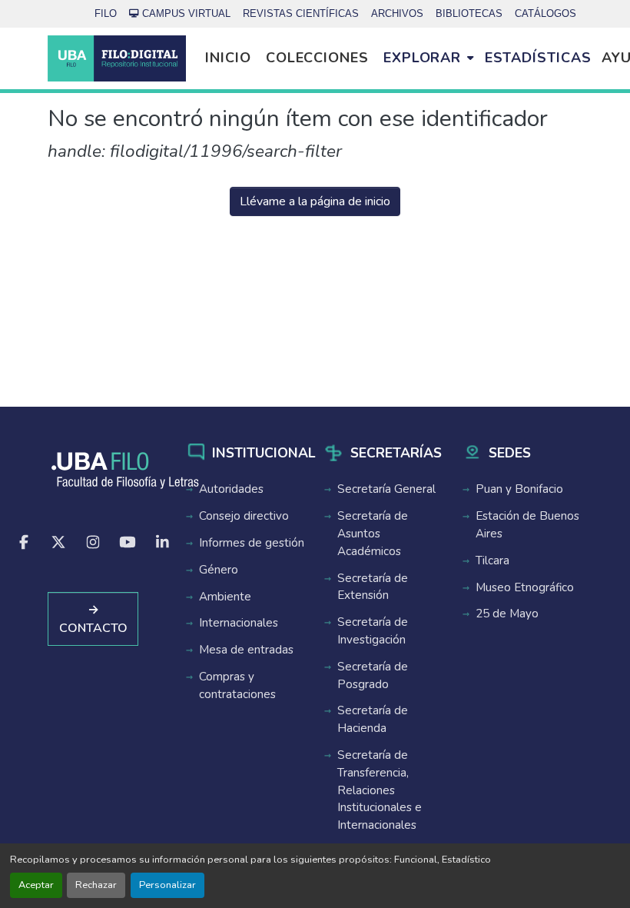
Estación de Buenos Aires (527, 524)
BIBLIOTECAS (469, 13)
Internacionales (238, 622)
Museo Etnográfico (525, 587)
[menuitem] (428, 58)
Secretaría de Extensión (372, 587)
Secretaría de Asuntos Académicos (372, 533)
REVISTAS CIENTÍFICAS (301, 13)
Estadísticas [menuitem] (538, 57)
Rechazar (96, 885)
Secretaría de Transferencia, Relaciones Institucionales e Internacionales (379, 790)
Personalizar (167, 885)
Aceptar (36, 885)
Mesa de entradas (246, 649)
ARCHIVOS (397, 13)
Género (218, 569)
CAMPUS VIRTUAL (186, 13)
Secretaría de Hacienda (372, 719)
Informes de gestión (251, 542)
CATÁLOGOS (545, 13)
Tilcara (492, 560)
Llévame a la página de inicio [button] (315, 201)
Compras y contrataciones (237, 685)
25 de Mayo (507, 613)
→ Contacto (93, 619)
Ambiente (225, 596)
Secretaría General (386, 489)
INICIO (227, 57)
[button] (117, 58)
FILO (105, 13)
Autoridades (231, 489)
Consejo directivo (244, 516)
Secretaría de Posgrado (372, 675)
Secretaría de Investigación (372, 630)
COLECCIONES (317, 57)
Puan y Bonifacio (519, 489)
